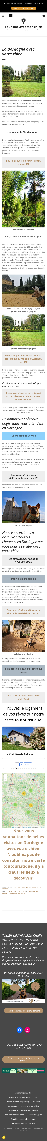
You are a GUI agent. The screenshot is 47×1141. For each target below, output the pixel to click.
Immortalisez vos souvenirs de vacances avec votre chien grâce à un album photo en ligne (12, 906)
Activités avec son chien (14, 1115)
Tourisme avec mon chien (23, 27)
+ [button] (5, 776)
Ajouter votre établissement (20, 1097)
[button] (3, 768)
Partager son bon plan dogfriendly (23, 1110)
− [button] (5, 779)
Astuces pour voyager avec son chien (23, 1106)
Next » (27, 764)
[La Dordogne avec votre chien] (23, 66)
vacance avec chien (17, 893)
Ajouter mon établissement (23, 8)
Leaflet (14, 827)
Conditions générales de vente (23, 1119)
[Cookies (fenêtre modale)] (4, 1137)
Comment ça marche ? (23, 1093)
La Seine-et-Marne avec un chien (34, 906)
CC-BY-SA (41, 827)
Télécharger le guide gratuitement (23, 1010)
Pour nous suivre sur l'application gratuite (23, 1059)
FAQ (36, 1097)
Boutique (36, 1101)
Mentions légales (35, 1115)
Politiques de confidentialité (23, 1123)
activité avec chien (17, 891)
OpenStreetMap (27, 827)
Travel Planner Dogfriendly (18, 1101)
